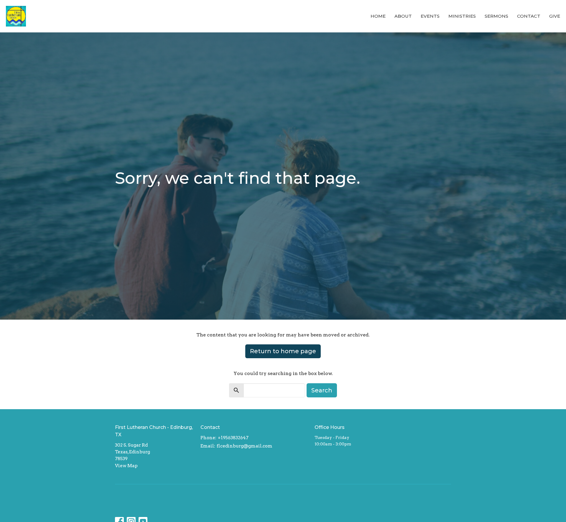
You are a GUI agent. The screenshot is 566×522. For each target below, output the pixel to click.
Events (430, 16)
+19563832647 (233, 437)
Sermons (496, 16)
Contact (528, 16)
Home (378, 16)
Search (321, 390)
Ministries (462, 16)
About (403, 16)
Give (554, 16)
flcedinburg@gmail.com (244, 446)
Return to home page (283, 351)
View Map (126, 465)
